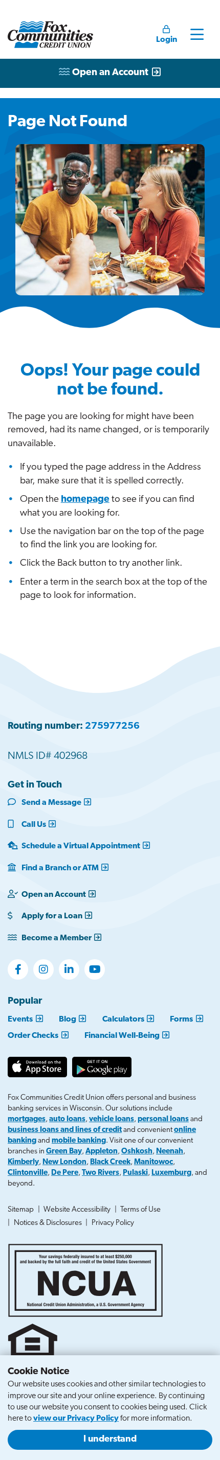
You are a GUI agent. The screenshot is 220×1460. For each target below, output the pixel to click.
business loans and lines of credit (65, 1130)
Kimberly (23, 1162)
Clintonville (28, 1173)
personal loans (163, 1119)
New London (64, 1162)
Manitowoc (153, 1162)
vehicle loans (111, 1119)
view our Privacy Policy (76, 1419)
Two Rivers (100, 1173)
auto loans (67, 1119)
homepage (85, 499)
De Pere (64, 1173)
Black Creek (110, 1162)
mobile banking (79, 1141)
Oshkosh (136, 1151)
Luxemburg (171, 1173)
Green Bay (64, 1151)
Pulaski (135, 1173)
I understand (110, 1439)
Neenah (169, 1151)
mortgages (27, 1119)
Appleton (101, 1151)
